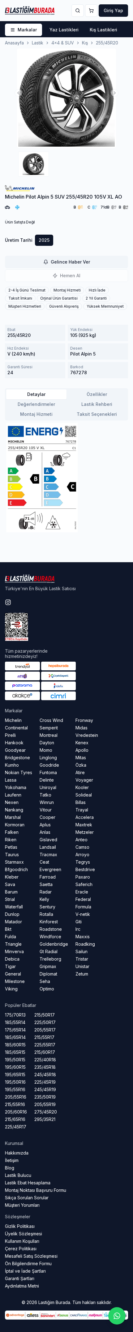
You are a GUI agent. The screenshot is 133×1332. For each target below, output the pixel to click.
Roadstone (51, 929)
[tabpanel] (66, 477)
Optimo (47, 988)
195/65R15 (15, 1074)
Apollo (81, 750)
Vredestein (86, 735)
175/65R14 (15, 1029)
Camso (82, 847)
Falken (12, 832)
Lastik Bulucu (18, 1175)
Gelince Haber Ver (70, 261)
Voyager (84, 780)
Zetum (81, 973)
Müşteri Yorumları (22, 1205)
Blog (9, 1167)
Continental (16, 727)
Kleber (12, 877)
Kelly (44, 899)
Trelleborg (50, 959)
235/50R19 (45, 1097)
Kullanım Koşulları (22, 1241)
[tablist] (66, 404)
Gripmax (48, 966)
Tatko (45, 794)
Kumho (12, 765)
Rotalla (46, 914)
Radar (46, 891)
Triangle (13, 944)
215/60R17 (44, 1052)
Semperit (49, 727)
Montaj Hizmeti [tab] (36, 414)
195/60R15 (15, 1067)
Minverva (14, 951)
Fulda (10, 936)
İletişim (12, 1160)
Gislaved (48, 839)
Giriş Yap (113, 10)
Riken (10, 839)
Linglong (48, 757)
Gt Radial (49, 951)
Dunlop (12, 914)
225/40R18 (45, 1059)
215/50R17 (44, 1014)
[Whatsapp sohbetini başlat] (117, 1316)
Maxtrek (83, 824)
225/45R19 (45, 1082)
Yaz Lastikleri (64, 29)
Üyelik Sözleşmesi (23, 1233)
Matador (13, 921)
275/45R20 (45, 1111)
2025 (44, 240)
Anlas (45, 832)
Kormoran (14, 824)
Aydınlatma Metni (22, 1285)
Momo (46, 750)
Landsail (48, 847)
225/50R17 (45, 1022)
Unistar (82, 966)
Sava (10, 884)
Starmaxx (14, 862)
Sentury (47, 906)
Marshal (13, 817)
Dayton (47, 742)
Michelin (13, 720)
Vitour (46, 809)
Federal (83, 899)
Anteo (81, 839)
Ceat (44, 862)
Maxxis (82, 936)
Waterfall (14, 906)
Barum (11, 891)
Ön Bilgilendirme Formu (28, 1263)
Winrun (47, 802)
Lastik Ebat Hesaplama (27, 1182)
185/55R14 (15, 1022)
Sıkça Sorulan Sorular (27, 1197)
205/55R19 (45, 1104)
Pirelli (10, 735)
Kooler (82, 787)
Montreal (49, 735)
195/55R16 (15, 1089)
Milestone (15, 981)
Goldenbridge (54, 944)
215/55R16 (15, 1104)
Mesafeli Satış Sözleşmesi (31, 1256)
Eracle (81, 891)
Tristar (81, 959)
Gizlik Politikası (20, 1226)
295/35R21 (44, 1119)
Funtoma (48, 772)
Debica (12, 959)
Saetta (46, 884)
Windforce (50, 936)
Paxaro (82, 877)
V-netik (82, 914)
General (13, 973)
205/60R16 (16, 1111)
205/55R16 (15, 1097)
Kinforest (49, 921)
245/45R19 (45, 1089)
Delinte (47, 780)
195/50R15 (15, 1059)
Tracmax (48, 854)
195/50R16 (15, 1082)
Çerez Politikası (20, 1248)
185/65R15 (15, 1052)
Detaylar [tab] (36, 394)
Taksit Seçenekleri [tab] (97, 414)
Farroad (48, 877)
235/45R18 (45, 1067)
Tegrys (82, 862)
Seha (45, 981)
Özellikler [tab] (97, 394)
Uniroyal (48, 787)
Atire (80, 772)
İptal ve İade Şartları (25, 1271)
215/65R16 (15, 1119)
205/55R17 (45, 1029)
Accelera (84, 817)
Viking (11, 988)
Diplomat (48, 973)
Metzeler (84, 832)
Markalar (27, 29)
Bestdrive (85, 869)
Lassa (10, 780)
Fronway (84, 720)
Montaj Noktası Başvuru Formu (35, 1190)
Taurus (12, 854)
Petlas (11, 847)
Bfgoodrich (16, 869)
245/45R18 (45, 1074)
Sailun (81, 951)
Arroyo (82, 854)
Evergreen (50, 869)
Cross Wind (51, 720)
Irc (77, 929)
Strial (10, 899)
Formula (83, 906)
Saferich (83, 884)
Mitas (80, 757)
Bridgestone (17, 757)
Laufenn (13, 794)
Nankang (14, 809)
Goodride (49, 765)
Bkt (8, 929)
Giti (78, 921)
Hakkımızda (16, 1152)
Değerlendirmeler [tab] (36, 404)
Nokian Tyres (18, 772)
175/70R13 (15, 1014)
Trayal (81, 809)
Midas (81, 727)
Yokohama (15, 787)
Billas (80, 802)
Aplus (45, 824)
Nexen (12, 802)
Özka (80, 765)
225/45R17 (15, 1126)
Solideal (83, 794)
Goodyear (15, 750)
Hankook (14, 742)
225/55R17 (44, 1044)
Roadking (85, 944)
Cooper (47, 817)
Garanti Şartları (19, 1278)
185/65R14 (15, 1037)
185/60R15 (15, 1044)
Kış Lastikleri (103, 29)
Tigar (10, 966)
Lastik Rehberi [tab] (96, 404)
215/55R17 (44, 1037)
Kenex (81, 742)
